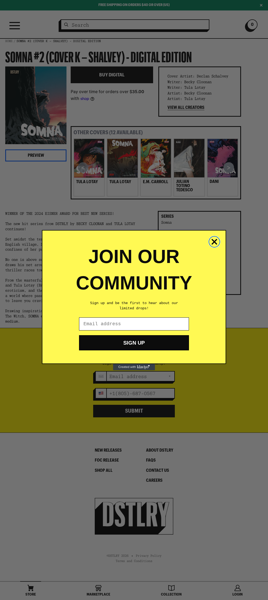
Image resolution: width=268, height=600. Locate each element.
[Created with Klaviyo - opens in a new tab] (134, 367)
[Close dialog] (214, 241)
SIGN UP (134, 343)
